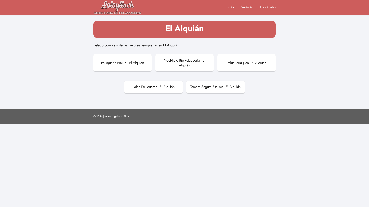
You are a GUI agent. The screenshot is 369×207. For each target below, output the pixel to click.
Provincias (246, 7)
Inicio (230, 7)
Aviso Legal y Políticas (117, 116)
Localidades (268, 7)
